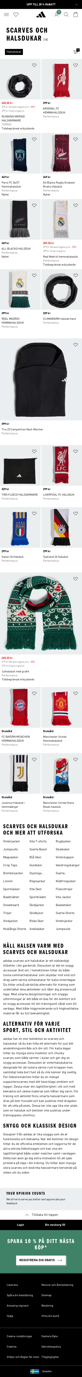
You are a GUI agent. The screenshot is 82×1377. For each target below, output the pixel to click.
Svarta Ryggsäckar (64, 874)
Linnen (8, 881)
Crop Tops (10, 865)
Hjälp (10, 1316)
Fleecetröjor (64, 889)
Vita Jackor (63, 897)
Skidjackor (36, 905)
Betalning (47, 1305)
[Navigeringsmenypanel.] (6, 14)
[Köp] (41, 16)
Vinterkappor (65, 857)
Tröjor (7, 913)
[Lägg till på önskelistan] (34, 66)
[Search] (66, 14)
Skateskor (63, 849)
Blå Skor (35, 857)
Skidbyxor (36, 913)
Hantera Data (49, 1336)
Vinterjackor (11, 841)
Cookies (12, 1346)
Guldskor (35, 865)
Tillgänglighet (50, 1357)
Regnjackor (37, 881)
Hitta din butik (50, 1316)
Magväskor (10, 857)
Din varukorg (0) (55, 1225)
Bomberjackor (13, 873)
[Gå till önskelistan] (16, 14)
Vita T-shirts (38, 841)
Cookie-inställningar (19, 1336)
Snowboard (11, 905)
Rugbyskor (63, 841)
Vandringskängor (68, 865)
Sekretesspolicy (51, 1346)
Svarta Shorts (65, 913)
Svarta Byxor (38, 849)
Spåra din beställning (20, 1295)
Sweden (47, 1371)
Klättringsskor (66, 881)
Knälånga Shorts (14, 929)
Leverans (12, 1285)
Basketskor (63, 905)
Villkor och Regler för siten (23, 1357)
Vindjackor (10, 921)
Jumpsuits (10, 849)
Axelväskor (37, 929)
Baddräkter (11, 897)
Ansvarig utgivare (17, 1305)
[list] (34, 52)
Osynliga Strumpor (36, 874)
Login (20, 1225)
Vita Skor (35, 889)
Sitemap (46, 1295)
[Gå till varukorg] (75, 14)
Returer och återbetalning (57, 1285)
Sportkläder (37, 897)
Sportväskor (11, 889)
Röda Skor (36, 921)
